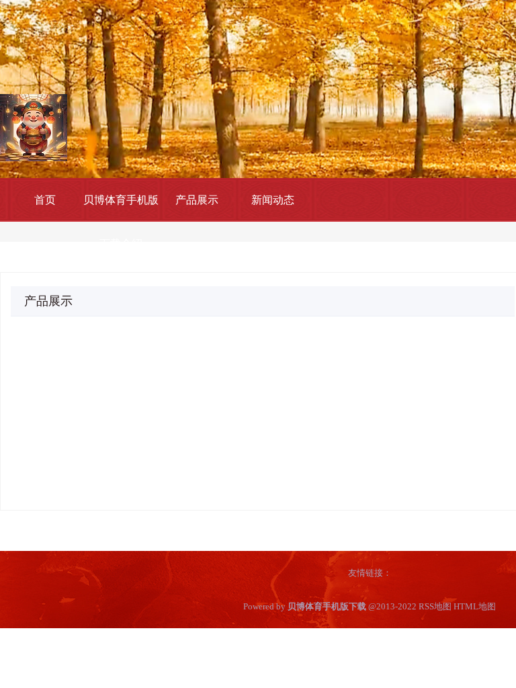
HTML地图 (475, 606)
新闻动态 (272, 200)
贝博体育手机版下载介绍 (121, 221)
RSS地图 (435, 606)
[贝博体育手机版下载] (33, 127)
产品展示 (196, 200)
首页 (45, 200)
